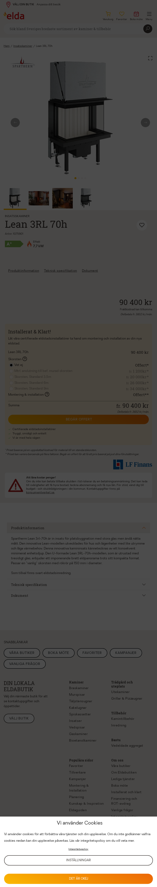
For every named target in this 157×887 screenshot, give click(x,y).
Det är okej (78, 878)
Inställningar (78, 860)
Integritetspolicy (78, 849)
